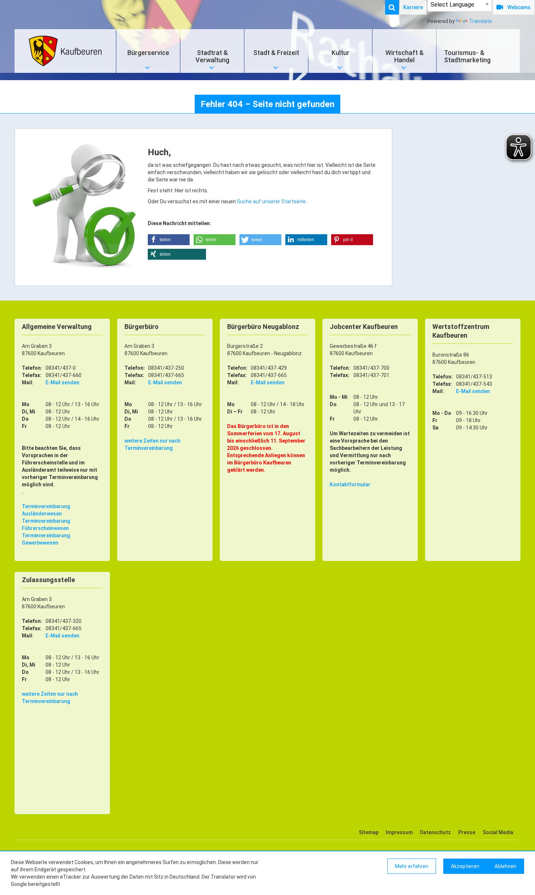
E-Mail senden (62, 382)
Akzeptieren (465, 866)
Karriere (413, 7)
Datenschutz (435, 832)
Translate (480, 21)
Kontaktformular (350, 484)
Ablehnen (505, 866)
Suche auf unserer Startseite (271, 201)
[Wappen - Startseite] (65, 51)
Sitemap (369, 832)
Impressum (399, 832)
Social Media (498, 832)
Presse (466, 832)
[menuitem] (395, 7)
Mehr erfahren (411, 866)
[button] (169, 239)
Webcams (519, 7)
